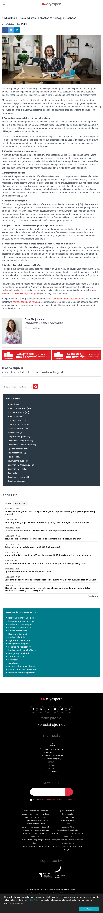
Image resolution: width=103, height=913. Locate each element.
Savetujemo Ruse (16, 461)
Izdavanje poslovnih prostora (21, 672)
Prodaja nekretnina (17, 637)
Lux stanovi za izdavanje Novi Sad (35, 830)
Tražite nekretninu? (51, 752)
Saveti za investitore (17, 477)
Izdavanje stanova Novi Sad (21, 621)
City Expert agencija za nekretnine (69, 299)
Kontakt (51, 768)
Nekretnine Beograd (17, 634)
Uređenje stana (15, 420)
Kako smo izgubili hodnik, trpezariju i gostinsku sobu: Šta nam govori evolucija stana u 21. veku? (51, 579)
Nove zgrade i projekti (18, 424)
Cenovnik (51, 762)
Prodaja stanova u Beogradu (35, 817)
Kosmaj (11, 473)
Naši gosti (12, 456)
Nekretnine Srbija (67, 827)
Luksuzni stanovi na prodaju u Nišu (35, 846)
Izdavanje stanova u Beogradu (35, 811)
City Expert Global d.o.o (37, 889)
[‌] (33, 709)
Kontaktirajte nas (51, 724)
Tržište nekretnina (16, 412)
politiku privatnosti (64, 799)
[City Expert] (51, 5)
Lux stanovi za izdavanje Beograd (23, 666)
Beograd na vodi (67, 817)
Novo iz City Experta (17, 408)
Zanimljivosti (13, 432)
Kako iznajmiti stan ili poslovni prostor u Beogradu (34, 372)
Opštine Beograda (16, 448)
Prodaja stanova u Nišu (35, 824)
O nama (51, 746)
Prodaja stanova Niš (17, 630)
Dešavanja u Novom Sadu (20, 444)
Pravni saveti (14, 416)
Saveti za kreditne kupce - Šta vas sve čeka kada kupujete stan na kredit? (41, 530)
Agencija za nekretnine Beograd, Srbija (61, 889)
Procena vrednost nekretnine (51, 749)
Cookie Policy (32, 900)
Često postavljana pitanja (51, 758)
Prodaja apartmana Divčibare (22, 650)
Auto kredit (13, 663)
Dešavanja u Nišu (16, 469)
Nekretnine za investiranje (67, 830)
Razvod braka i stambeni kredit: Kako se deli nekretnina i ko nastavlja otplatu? (43, 538)
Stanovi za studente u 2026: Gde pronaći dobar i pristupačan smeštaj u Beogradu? (45, 563)
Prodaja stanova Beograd (20, 624)
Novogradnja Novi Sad (18, 653)
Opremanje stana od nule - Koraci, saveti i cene (28, 571)
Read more (93, 596)
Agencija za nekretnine (19, 640)
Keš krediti (13, 659)
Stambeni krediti (16, 656)
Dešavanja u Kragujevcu (19, 465)
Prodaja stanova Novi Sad (20, 627)
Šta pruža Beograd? (17, 436)
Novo (9, 503)
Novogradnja (67, 814)
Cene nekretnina (51, 771)
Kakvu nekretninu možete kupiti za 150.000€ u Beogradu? (32, 547)
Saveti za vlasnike (16, 428)
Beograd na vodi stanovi (19, 647)
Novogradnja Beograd (18, 643)
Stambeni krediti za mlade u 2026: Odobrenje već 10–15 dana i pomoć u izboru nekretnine (48, 555)
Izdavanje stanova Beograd (21, 618)
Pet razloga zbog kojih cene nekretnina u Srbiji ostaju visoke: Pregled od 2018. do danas (47, 522)
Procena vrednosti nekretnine (22, 669)
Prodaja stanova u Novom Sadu (35, 820)
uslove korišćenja (49, 799)
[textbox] (17, 386)
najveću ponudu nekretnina (26, 302)
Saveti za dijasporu (16, 481)
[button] (4, 4)
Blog (51, 742)
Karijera (51, 765)
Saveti (24, 24)
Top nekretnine (15, 452)
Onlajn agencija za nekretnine (51, 755)
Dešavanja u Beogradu (18, 440)
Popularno (20, 503)
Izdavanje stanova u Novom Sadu (35, 814)
